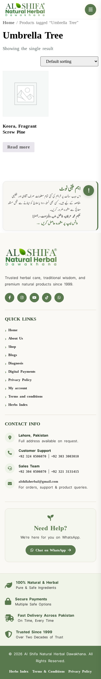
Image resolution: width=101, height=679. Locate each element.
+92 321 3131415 (65, 472)
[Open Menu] (90, 9)
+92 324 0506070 (32, 456)
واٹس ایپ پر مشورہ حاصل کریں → (57, 223)
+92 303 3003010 (65, 456)
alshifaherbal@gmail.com (38, 481)
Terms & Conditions (48, 671)
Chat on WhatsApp (51, 550)
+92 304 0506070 (32, 472)
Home (9, 22)
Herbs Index (18, 405)
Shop (12, 347)
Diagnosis (15, 363)
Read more (18, 147)
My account (17, 388)
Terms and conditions (25, 396)
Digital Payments (21, 371)
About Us (15, 338)
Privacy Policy (20, 380)
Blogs (12, 355)
